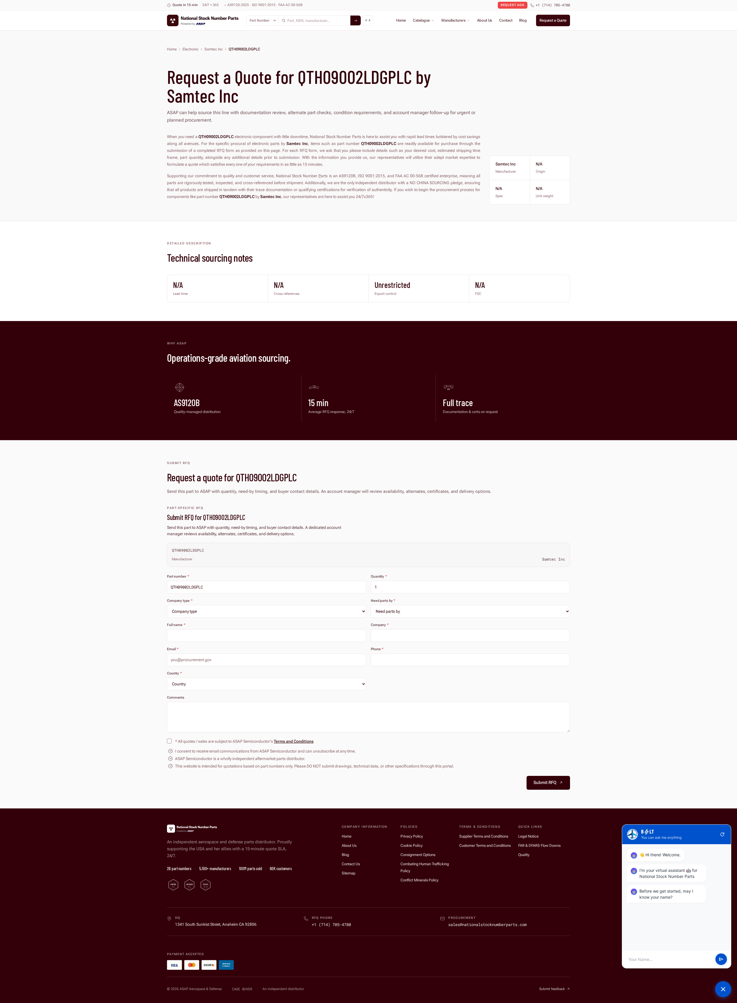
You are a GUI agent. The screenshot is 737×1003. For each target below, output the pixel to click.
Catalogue (421, 20)
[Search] (355, 20)
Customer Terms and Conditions (485, 845)
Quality (523, 855)
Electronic (191, 49)
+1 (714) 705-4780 (553, 5)
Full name (176, 625)
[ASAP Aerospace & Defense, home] (204, 20)
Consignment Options (417, 855)
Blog (523, 20)
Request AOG (513, 5)
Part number (178, 576)
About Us (484, 20)
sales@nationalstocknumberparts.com (487, 924)
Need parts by (383, 601)
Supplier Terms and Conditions (483, 836)
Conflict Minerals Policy (419, 880)
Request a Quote (553, 20)
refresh (722, 834)
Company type (179, 601)
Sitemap (348, 873)
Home (401, 20)
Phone (377, 649)
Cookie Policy (411, 845)
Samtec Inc (213, 49)
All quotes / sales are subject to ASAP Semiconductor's (244, 741)
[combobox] (314, 20)
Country (174, 673)
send (721, 959)
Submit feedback (552, 989)
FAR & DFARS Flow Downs (539, 845)
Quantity (379, 576)
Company (380, 625)
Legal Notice (528, 836)
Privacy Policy (411, 836)
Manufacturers (453, 20)
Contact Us (351, 864)
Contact (505, 20)
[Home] (193, 829)
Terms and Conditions (294, 741)
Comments (175, 697)
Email (172, 649)
